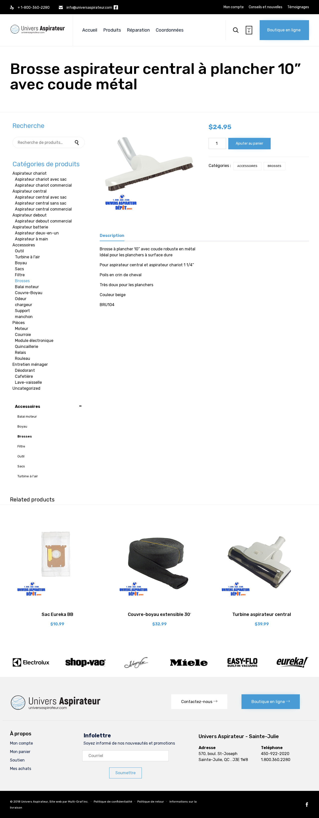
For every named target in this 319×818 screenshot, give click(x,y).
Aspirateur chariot (29, 173)
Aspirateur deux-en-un (37, 233)
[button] (284, 30)
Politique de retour (150, 801)
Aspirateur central (29, 191)
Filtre (20, 275)
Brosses (274, 166)
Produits (112, 30)
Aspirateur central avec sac (41, 197)
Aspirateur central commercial (43, 209)
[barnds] (159, 668)
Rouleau (22, 358)
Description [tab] (112, 235)
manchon (24, 316)
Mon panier (20, 751)
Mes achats (20, 768)
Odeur (20, 298)
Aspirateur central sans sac (40, 203)
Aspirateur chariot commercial (43, 185)
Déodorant (25, 370)
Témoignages (298, 7)
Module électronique (34, 340)
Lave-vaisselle (28, 382)
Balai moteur (27, 286)
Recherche (77, 142)
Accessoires (247, 166)
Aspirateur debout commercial (43, 221)
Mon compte (234, 7)
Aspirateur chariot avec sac (41, 179)
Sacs (19, 269)
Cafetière (24, 376)
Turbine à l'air (27, 257)
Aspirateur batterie (30, 227)
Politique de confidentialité (113, 801)
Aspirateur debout (29, 215)
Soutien (17, 760)
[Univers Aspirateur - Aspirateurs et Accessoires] (37, 24)
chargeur (23, 304)
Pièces (18, 322)
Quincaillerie (26, 346)
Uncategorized (26, 388)
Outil (19, 251)
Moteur (21, 328)
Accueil (89, 30)
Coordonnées (169, 30)
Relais (20, 352)
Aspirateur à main (31, 239)
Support (22, 310)
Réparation (138, 30)
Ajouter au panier (249, 143)
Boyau (21, 263)
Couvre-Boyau (28, 292)
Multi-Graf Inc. (78, 801)
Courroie (23, 334)
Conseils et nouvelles (265, 7)
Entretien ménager (30, 364)
